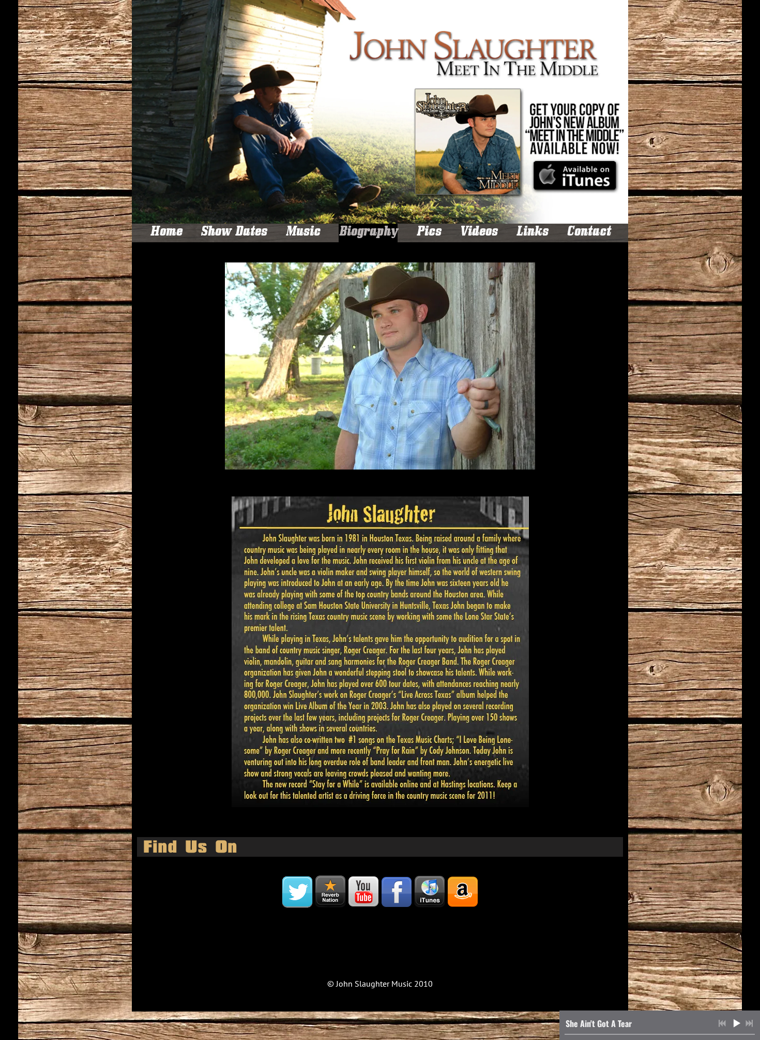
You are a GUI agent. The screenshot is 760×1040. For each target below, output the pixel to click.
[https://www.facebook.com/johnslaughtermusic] (396, 892)
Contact (589, 233)
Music (302, 233)
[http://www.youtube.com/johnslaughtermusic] (363, 892)
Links (532, 233)
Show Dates (234, 233)
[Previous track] (722, 1023)
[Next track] (749, 1023)
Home (166, 233)
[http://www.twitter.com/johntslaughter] (297, 892)
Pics (428, 233)
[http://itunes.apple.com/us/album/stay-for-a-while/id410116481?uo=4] (429, 892)
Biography (368, 233)
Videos (478, 233)
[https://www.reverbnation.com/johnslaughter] (330, 892)
